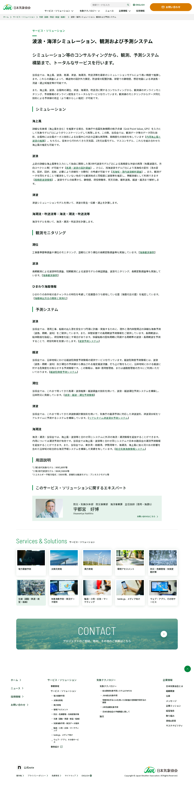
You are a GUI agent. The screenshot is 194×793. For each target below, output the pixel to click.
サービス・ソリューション (24, 17)
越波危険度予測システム (63, 372)
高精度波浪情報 (43, 179)
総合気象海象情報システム (130, 449)
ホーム (6, 17)
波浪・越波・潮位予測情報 (79, 395)
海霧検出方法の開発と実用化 (50, 298)
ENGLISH (140, 5)
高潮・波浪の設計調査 (78, 168)
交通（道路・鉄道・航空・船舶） (52, 17)
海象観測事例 (147, 252)
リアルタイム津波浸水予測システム (108, 418)
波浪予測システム (89, 341)
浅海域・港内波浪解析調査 (126, 171)
